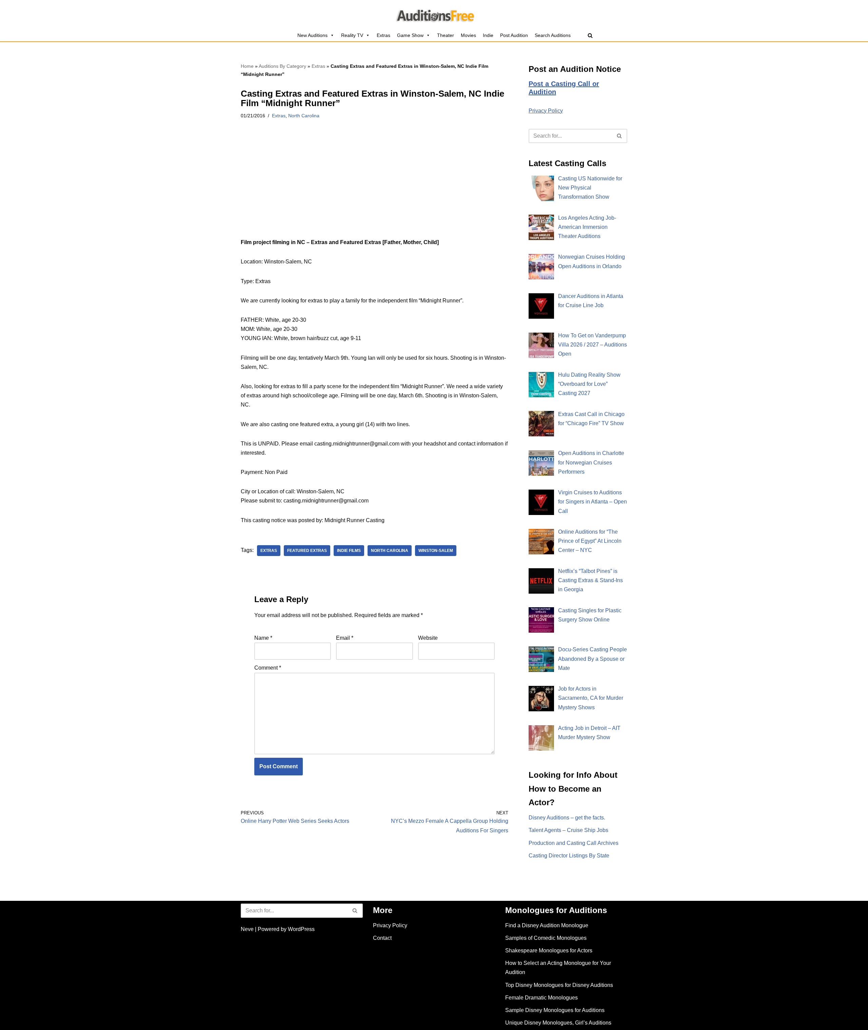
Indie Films (349, 550)
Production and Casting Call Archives (573, 843)
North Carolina (303, 115)
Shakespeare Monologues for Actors (548, 950)
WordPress (301, 929)
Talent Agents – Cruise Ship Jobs (568, 830)
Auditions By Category (282, 66)
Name (263, 638)
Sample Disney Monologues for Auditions (555, 1010)
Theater (445, 35)
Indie (488, 35)
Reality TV (352, 35)
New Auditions (312, 35)
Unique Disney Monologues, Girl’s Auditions (558, 1023)
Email (344, 638)
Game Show (410, 35)
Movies (468, 35)
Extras (383, 35)
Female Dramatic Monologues (541, 998)
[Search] (590, 35)
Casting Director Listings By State (569, 855)
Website (428, 638)
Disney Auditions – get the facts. (567, 817)
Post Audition (514, 35)
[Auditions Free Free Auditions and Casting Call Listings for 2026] (434, 14)
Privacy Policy (546, 111)
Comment (267, 668)
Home (247, 66)
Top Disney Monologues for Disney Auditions (559, 985)
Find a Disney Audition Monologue (546, 925)
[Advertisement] (374, 187)
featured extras (307, 550)
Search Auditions (553, 35)
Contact (382, 938)
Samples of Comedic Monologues (546, 938)
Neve (247, 929)
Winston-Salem (435, 550)
